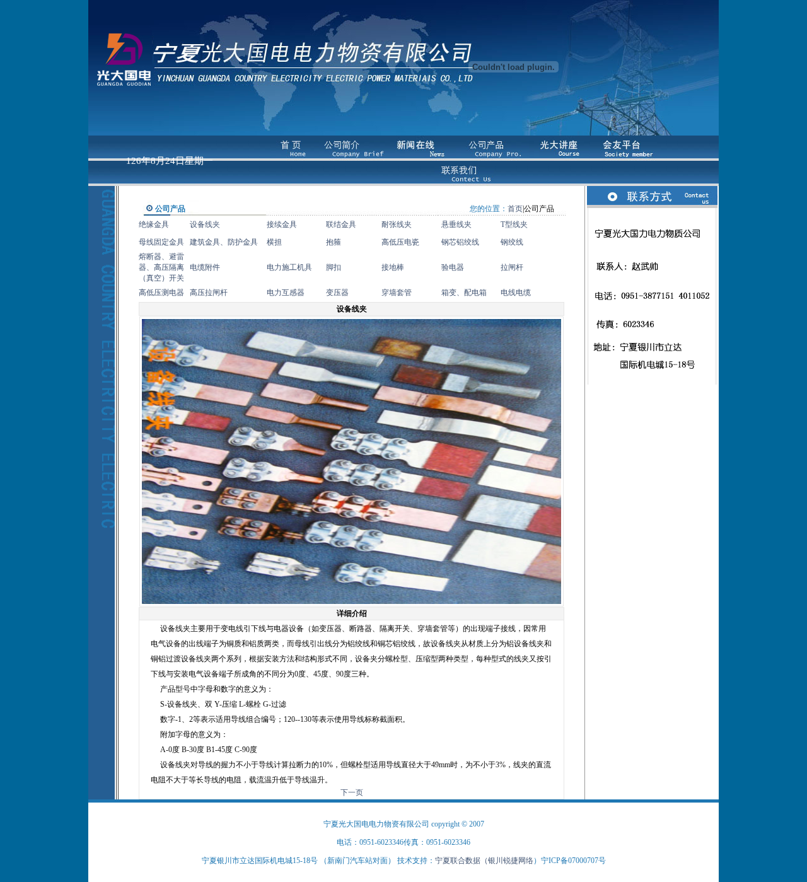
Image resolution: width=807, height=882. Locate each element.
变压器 (337, 292)
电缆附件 (205, 267)
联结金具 (341, 224)
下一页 (351, 792)
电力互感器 (286, 292)
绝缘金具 (154, 224)
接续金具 (282, 224)
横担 (274, 242)
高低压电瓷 (400, 242)
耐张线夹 (396, 224)
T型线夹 (514, 224)
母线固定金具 (161, 242)
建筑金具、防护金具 (224, 242)
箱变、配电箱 (464, 292)
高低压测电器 (161, 292)
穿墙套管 (396, 292)
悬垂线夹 (456, 224)
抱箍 (333, 242)
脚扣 (333, 267)
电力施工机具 (289, 267)
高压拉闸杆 (209, 292)
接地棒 (392, 267)
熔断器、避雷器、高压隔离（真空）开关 (161, 267)
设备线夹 (205, 224)
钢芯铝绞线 (460, 242)
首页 (515, 208)
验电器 (452, 267)
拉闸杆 (512, 267)
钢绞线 (512, 242)
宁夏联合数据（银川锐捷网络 (484, 860)
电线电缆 (516, 292)
